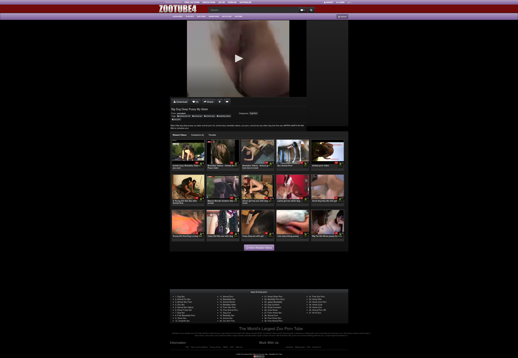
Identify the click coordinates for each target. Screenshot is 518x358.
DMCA (225, 347)
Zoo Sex (181, 304)
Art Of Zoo (316, 312)
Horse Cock (317, 304)
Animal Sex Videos (185, 307)
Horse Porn (214, 16)
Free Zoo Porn (318, 296)
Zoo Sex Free (229, 320)
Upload (343, 16)
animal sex (198, 116)
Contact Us (316, 347)
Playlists (190, 16)
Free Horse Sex (274, 318)
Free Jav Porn (191, 2)
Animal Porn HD (319, 310)
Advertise (289, 347)
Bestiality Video (229, 304)
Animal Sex (228, 318)
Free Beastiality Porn (186, 315)
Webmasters (300, 347)
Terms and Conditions (199, 347)
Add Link (239, 347)
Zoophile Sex (184, 320)
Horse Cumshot (274, 307)
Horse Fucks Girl (184, 310)
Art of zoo (226, 16)
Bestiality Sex (228, 315)
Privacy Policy (215, 347)
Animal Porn (228, 296)
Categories (177, 16)
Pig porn (238, 16)
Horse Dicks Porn (275, 296)
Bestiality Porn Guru (276, 299)
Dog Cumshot (273, 304)
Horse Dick (317, 299)
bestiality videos (224, 116)
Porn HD (232, 2)
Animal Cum (273, 315)
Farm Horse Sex (275, 312)
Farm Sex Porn (229, 307)
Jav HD (221, 2)
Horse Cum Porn (319, 301)
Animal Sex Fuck (184, 301)
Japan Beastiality (275, 301)
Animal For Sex (183, 299)
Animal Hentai (229, 301)
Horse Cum (317, 307)
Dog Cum (227, 312)
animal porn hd (184, 116)
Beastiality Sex (229, 299)
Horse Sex (181, 318)
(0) (197, 101)
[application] (238, 58)
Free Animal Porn (230, 310)
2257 (232, 347)
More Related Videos (260, 247)
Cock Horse (273, 310)
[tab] (180, 135)
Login (341, 2)
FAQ (187, 347)
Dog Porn (201, 16)
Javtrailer (245, 2)
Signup (329, 2)
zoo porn (176, 119)
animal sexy (210, 116)
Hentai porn (208, 2)
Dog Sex (181, 296)
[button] (349, 2)
